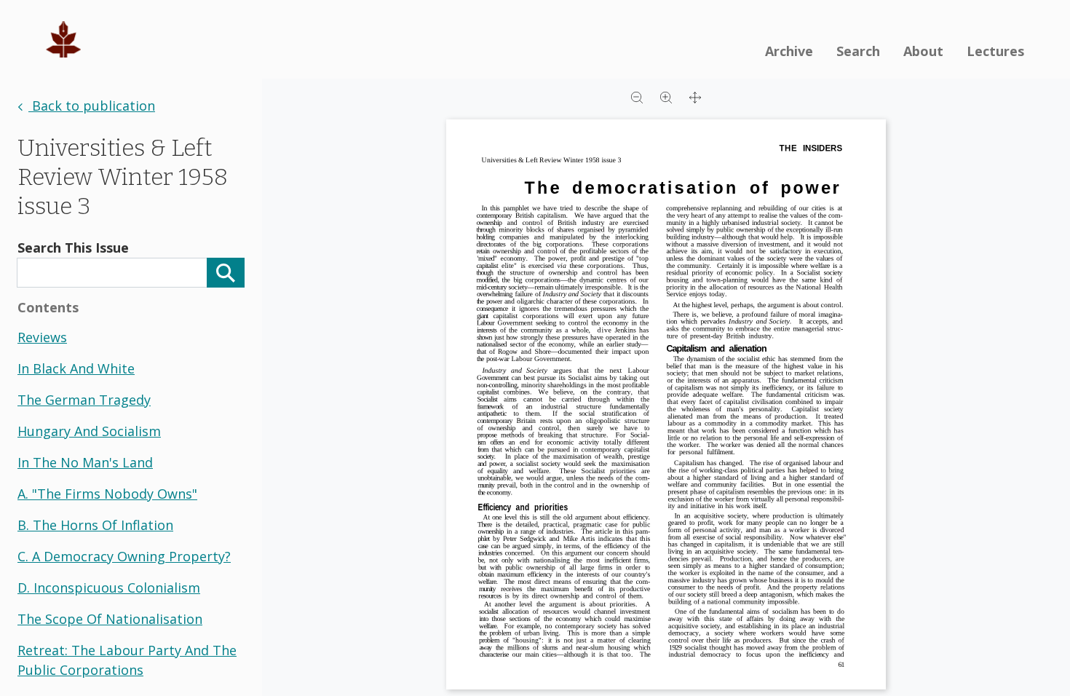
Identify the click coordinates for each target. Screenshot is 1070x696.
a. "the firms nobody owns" (107, 493)
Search (858, 51)
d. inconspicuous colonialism (108, 587)
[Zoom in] (666, 96)
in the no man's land (85, 462)
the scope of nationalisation (109, 619)
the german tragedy (84, 399)
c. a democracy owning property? (124, 556)
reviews (42, 337)
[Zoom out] (637, 96)
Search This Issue (73, 247)
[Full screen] (695, 96)
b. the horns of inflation (95, 525)
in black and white (76, 368)
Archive (789, 51)
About (923, 51)
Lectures (995, 51)
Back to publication (91, 105)
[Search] (226, 273)
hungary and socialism (89, 431)
